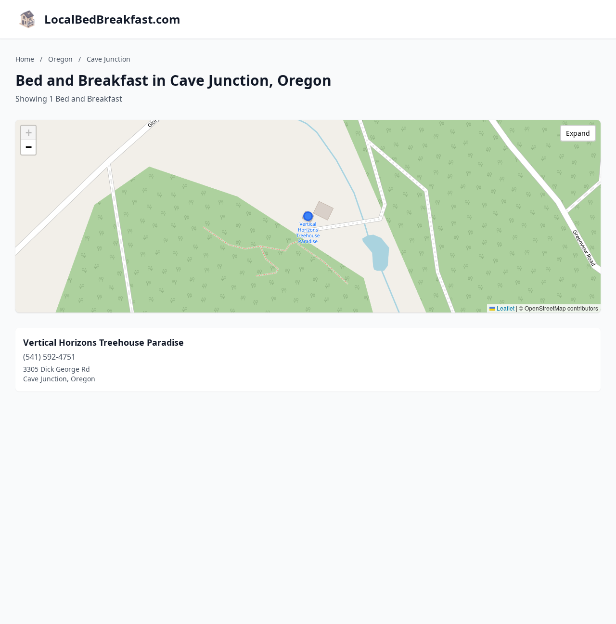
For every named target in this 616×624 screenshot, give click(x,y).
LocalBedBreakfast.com (112, 19)
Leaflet (504, 308)
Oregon (60, 59)
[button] (308, 216)
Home (24, 59)
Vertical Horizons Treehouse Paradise (103, 342)
